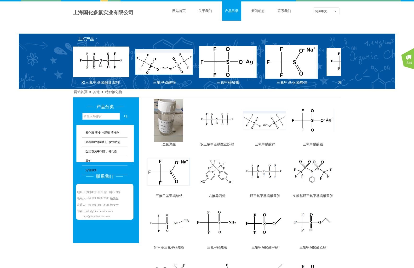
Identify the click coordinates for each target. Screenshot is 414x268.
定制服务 (91, 170)
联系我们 (284, 11)
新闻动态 (258, 11)
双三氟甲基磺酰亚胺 (265, 196)
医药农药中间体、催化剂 (101, 151)
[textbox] (101, 116)
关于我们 (205, 11)
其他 (88, 160)
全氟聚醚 (169, 144)
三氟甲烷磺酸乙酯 (312, 247)
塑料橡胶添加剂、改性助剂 (103, 142)
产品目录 (231, 11)
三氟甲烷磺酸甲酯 (265, 247)
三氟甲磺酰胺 (217, 247)
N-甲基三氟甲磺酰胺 (169, 247)
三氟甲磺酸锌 (160, 82)
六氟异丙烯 (217, 196)
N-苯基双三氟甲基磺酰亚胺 (313, 196)
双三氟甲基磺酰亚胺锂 (97, 82)
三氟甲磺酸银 (224, 82)
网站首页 (179, 11)
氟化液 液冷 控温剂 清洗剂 (102, 132)
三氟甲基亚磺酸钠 (288, 82)
